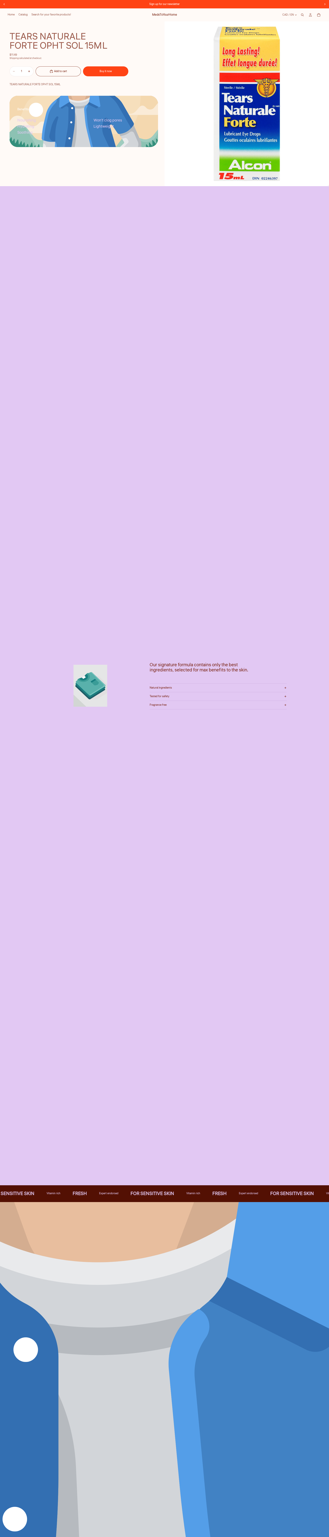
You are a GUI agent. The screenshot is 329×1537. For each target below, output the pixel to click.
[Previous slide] (4, 4)
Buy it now (106, 71)
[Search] (302, 15)
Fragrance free (158, 705)
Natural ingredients (161, 688)
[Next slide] (325, 4)
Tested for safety (159, 696)
